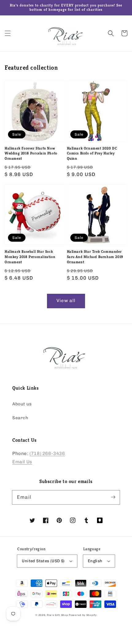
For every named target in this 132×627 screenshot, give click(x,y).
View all (66, 300)
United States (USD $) (43, 561)
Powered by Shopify (83, 615)
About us (22, 404)
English (95, 561)
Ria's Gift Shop (57, 615)
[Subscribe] (113, 497)
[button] (7, 33)
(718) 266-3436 (47, 453)
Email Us (22, 462)
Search (20, 417)
